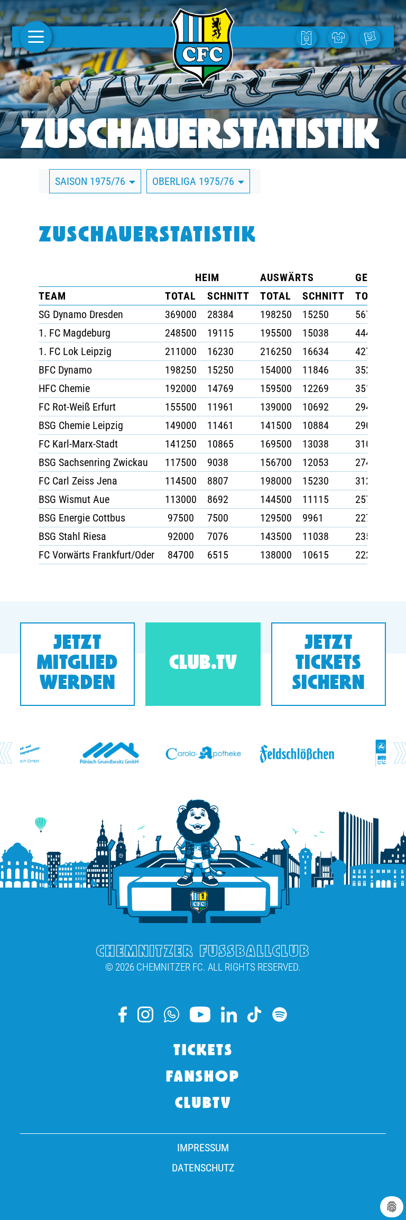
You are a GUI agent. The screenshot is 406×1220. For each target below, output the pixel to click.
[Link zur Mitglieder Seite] (372, 37)
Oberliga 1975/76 (194, 181)
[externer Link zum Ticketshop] (309, 37)
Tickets (203, 1051)
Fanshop (203, 1078)
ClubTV (203, 1104)
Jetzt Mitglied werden (77, 664)
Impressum (203, 1147)
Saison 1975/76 (91, 181)
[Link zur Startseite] (203, 81)
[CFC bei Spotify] (280, 1014)
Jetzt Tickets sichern (328, 664)
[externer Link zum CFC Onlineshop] (341, 37)
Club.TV (203, 664)
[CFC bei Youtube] (200, 1014)
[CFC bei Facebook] (122, 1014)
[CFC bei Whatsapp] (171, 1014)
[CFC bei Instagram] (145, 1014)
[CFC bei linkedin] (229, 1014)
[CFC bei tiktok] (254, 1014)
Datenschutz (203, 1167)
